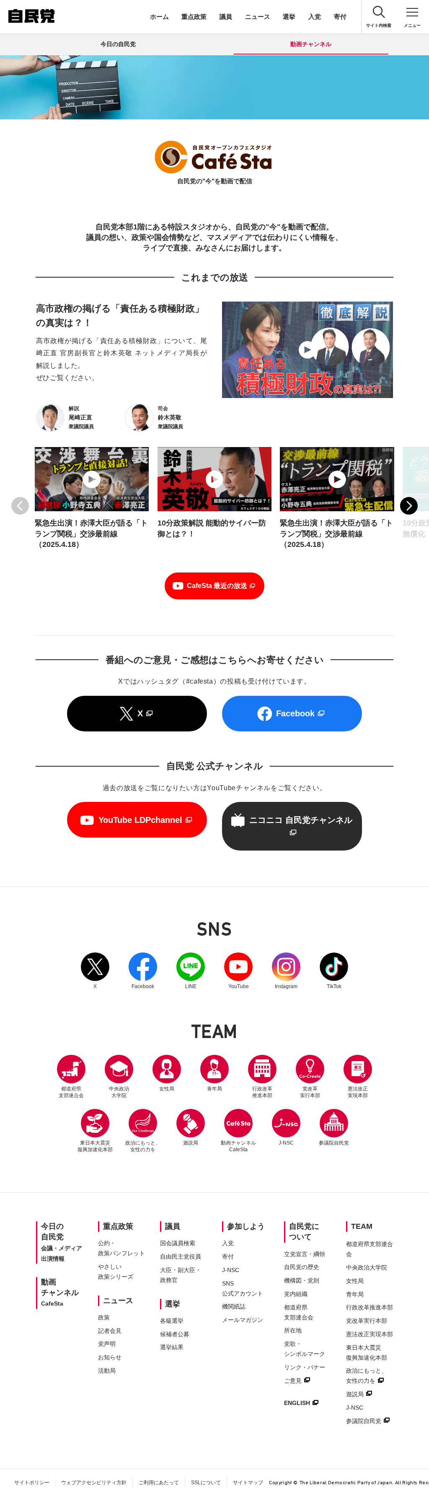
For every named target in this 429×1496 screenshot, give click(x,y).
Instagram (286, 970)
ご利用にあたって (159, 1483)
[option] (92, 505)
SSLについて (206, 1483)
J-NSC (286, 1143)
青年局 (214, 1089)
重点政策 (194, 16)
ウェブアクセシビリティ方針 (94, 1483)
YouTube (238, 970)
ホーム (159, 16)
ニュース (257, 16)
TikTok (334, 970)
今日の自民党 (118, 44)
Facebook (143, 970)
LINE (191, 970)
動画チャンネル (310, 44)
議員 (226, 16)
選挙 (289, 16)
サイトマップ (248, 1483)
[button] (20, 505)
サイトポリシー (31, 1483)
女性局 (166, 1089)
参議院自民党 (334, 1127)
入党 (314, 16)
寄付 (340, 16)
